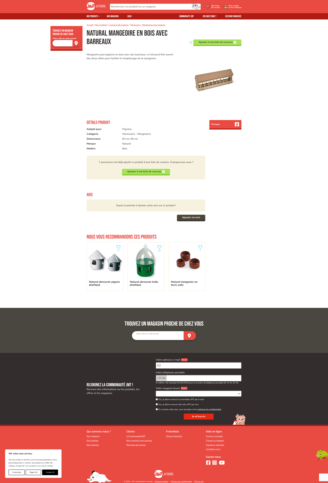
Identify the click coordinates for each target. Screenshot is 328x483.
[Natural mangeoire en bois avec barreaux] (210, 81)
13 (119, 249)
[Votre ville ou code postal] (66, 43)
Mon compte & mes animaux (139, 441)
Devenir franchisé (233, 16)
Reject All (33, 472)
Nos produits (92, 16)
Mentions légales (161, 481)
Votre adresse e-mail (168, 360)
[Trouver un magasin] (76, 43)
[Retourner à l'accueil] (96, 9)
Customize (16, 472)
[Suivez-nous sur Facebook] (208, 462)
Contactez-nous (213, 449)
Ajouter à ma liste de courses (215, 42)
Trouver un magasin (215, 441)
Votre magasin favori (168, 388)
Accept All (50, 472)
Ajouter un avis (191, 217)
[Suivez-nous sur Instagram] (214, 462)
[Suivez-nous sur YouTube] (221, 462)
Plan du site (199, 481)
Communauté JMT (186, 16)
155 (160, 249)
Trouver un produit (214, 436)
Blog (129, 16)
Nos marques (93, 445)
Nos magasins (113, 16)
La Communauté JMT (135, 436)
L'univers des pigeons (119, 25)
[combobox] (155, 7)
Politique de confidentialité (181, 481)
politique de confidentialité (209, 409)
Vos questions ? (209, 16)
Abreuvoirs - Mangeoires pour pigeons (147, 25)
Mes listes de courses (136, 445)
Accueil (90, 25)
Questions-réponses (215, 445)
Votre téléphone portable (170, 372)
